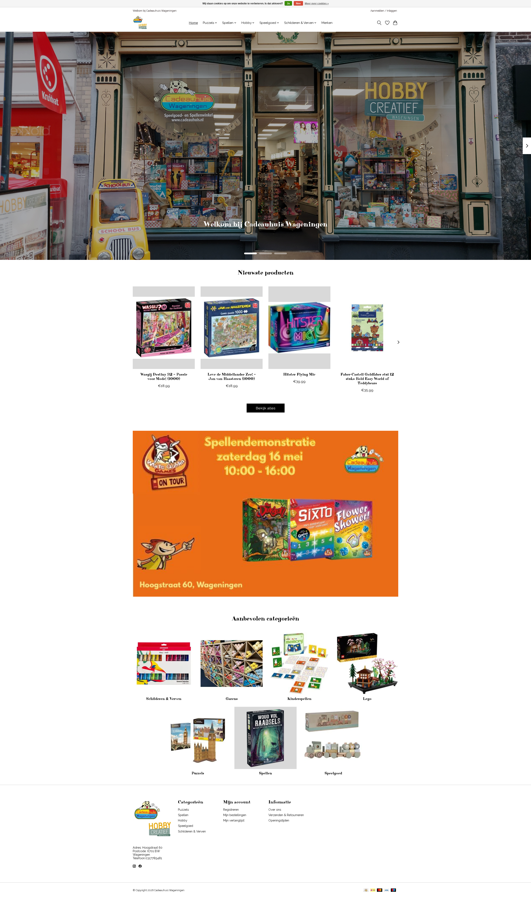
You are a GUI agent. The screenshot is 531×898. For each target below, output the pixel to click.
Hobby (182, 820)
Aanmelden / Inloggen (383, 10)
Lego (367, 699)
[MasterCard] (379, 890)
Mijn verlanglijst (233, 820)
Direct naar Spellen (266, 230)
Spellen (265, 773)
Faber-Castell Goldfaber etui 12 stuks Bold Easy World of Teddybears (367, 379)
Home (193, 23)
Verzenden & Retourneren (286, 815)
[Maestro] (393, 890)
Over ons (274, 809)
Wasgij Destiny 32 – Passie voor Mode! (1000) (163, 376)
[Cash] (366, 890)
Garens (232, 699)
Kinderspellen (299, 699)
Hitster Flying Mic (299, 374)
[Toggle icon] (379, 23)
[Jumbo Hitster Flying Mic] (299, 327)
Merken (327, 23)
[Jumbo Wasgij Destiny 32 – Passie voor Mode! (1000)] (164, 327)
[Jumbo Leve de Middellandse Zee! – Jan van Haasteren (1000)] (232, 327)
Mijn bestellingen (234, 815)
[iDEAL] (372, 890)
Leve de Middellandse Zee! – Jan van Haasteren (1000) (231, 376)
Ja (288, 3)
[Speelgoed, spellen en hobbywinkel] (140, 23)
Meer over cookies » (317, 3)
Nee (298, 3)
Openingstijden (278, 820)
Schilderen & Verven (163, 699)
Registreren (231, 809)
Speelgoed (333, 773)
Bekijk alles (265, 408)
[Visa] (386, 890)
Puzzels (197, 773)
